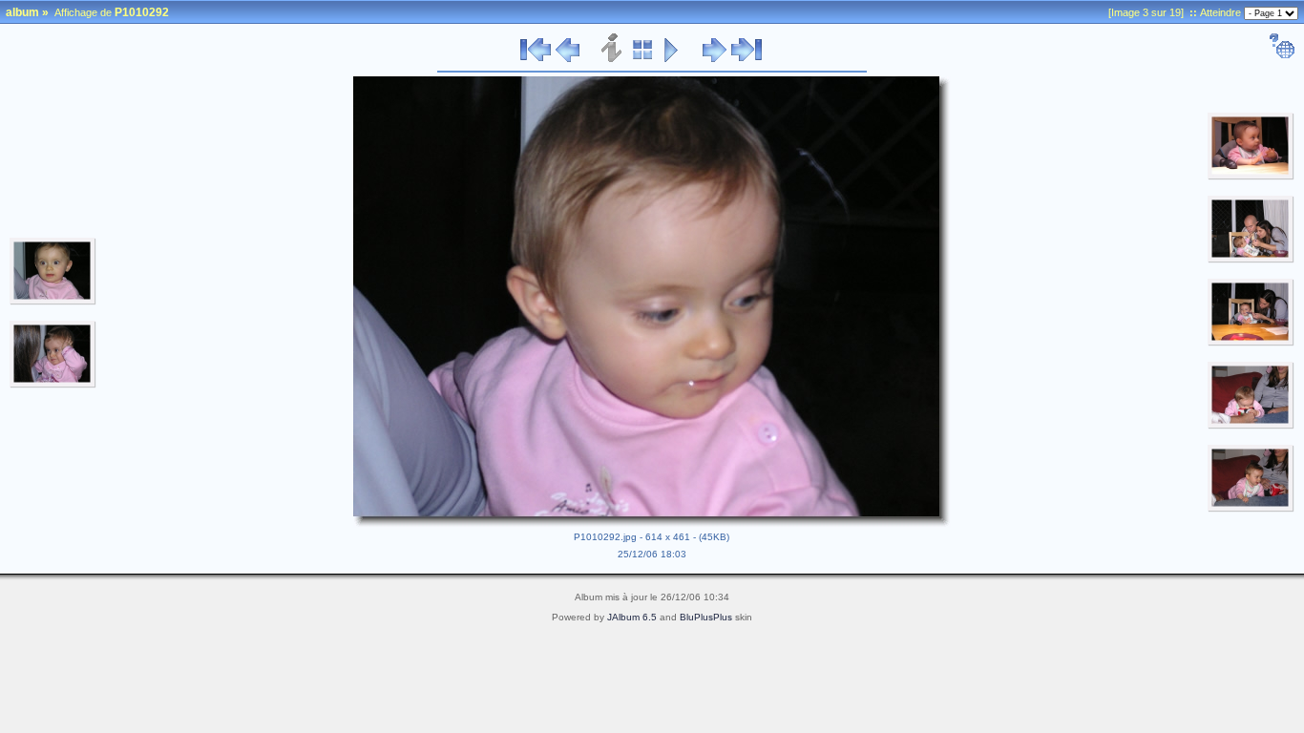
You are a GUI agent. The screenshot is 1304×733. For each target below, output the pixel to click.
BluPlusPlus (706, 617)
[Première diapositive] (535, 59)
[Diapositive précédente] (567, 59)
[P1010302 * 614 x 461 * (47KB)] (1251, 508)
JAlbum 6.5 (632, 617)
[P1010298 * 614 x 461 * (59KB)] (1251, 342)
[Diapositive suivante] (714, 59)
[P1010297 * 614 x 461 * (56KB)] (1251, 259)
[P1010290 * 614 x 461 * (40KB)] (53, 301)
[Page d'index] (643, 59)
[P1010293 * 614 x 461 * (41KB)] (1251, 176)
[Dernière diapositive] (746, 59)
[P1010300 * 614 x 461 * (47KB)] (1251, 425)
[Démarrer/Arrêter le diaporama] (671, 59)
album (22, 12)
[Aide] (1281, 55)
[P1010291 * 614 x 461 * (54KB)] (53, 384)
